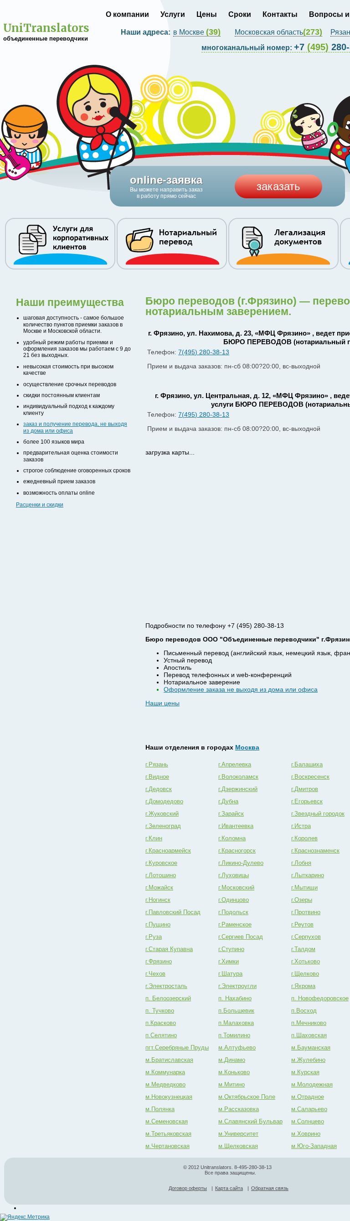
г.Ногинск (157, 899)
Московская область (278, 32)
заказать (278, 186)
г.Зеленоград (163, 826)
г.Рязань (156, 764)
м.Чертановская (167, 1146)
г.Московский (236, 887)
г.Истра (301, 826)
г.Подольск (233, 912)
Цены (206, 14)
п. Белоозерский (168, 998)
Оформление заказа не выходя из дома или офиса (241, 689)
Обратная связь (269, 1188)
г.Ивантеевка (235, 826)
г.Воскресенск (310, 776)
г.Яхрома (303, 986)
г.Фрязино (158, 961)
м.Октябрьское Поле (246, 1096)
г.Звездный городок (318, 813)
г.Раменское (235, 924)
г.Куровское (161, 862)
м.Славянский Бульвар (250, 1121)
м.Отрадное (307, 1096)
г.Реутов (302, 924)
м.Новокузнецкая (168, 1096)
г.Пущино (157, 924)
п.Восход (304, 1010)
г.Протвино (305, 912)
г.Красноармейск (168, 850)
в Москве (197, 32)
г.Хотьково (305, 961)
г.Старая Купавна (169, 949)
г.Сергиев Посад (240, 936)
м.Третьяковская (168, 1133)
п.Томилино (234, 1035)
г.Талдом (303, 949)
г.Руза (153, 936)
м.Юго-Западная (314, 1146)
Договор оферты (188, 1188)
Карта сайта (229, 1188)
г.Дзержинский (237, 789)
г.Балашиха (307, 764)
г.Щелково (305, 973)
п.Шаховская (309, 1035)
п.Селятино (161, 1035)
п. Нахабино (235, 998)
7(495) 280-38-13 (203, 352)
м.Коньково (234, 1072)
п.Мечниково (308, 1022)
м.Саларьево (309, 1109)
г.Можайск (159, 887)
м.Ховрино (305, 1133)
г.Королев (304, 838)
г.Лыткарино (307, 875)
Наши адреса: (146, 32)
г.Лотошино (160, 875)
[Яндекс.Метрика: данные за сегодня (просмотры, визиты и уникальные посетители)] (25, 1217)
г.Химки (228, 961)
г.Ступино (231, 949)
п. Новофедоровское (320, 998)
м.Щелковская (238, 1146)
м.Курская (305, 1072)
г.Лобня (301, 862)
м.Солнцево (307, 1121)
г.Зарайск (231, 813)
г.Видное (157, 776)
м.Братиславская (169, 1059)
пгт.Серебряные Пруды (177, 1047)
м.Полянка (160, 1109)
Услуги (172, 14)
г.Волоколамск (238, 776)
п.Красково (160, 1022)
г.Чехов (155, 973)
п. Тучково (159, 1010)
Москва (247, 747)
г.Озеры (301, 899)
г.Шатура (230, 973)
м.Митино (231, 1084)
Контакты (280, 14)
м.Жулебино (308, 1059)
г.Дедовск (158, 789)
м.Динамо (231, 1059)
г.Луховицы (233, 875)
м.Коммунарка (165, 1072)
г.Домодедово (164, 801)
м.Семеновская (166, 1121)
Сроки (239, 14)
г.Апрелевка (234, 764)
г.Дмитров (304, 789)
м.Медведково (165, 1084)
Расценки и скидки (39, 505)
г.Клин (153, 838)
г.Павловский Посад (173, 912)
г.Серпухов (306, 936)
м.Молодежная (312, 1084)
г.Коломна (232, 838)
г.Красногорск (237, 850)
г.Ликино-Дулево (240, 862)
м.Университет (238, 1133)
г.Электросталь (166, 986)
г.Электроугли (237, 986)
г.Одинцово (233, 899)
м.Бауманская (310, 1047)
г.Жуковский (162, 813)
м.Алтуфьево (237, 1047)
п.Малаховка (236, 1022)
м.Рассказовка (238, 1109)
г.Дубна (228, 801)
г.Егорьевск (307, 801)
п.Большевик (236, 1010)
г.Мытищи (304, 887)
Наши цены (162, 703)
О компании (127, 14)
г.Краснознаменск (315, 850)
